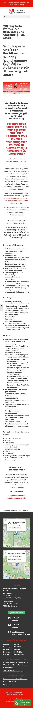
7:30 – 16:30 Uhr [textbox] (18, 644)
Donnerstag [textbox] (7, 652)
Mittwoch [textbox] (6, 649)
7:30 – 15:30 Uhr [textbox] (18, 655)
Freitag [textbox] (6, 655)
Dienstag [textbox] (6, 647)
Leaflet (13, 546)
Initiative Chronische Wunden (15, 198)
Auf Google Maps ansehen (14, 527)
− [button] (5, 523)
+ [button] (5, 521)
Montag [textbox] (6, 644)
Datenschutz (20, 699)
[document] (16, 649)
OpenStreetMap (21, 546)
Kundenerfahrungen (12, 701)
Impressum (11, 699)
